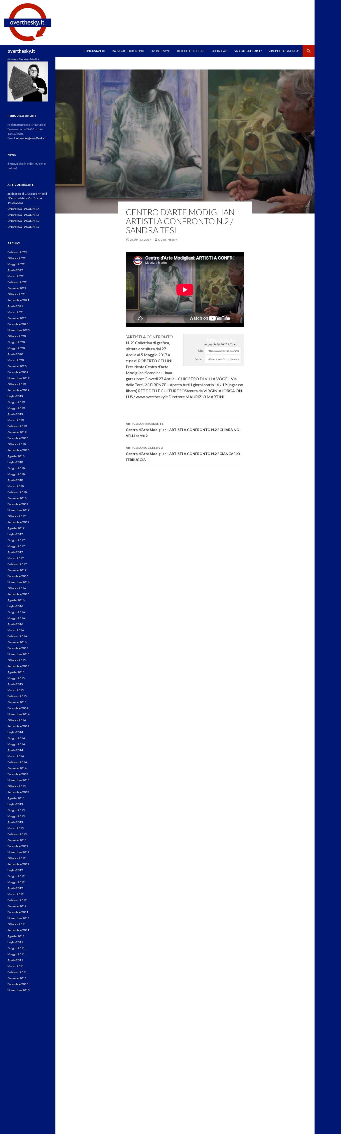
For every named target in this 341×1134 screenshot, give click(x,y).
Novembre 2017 (18, 510)
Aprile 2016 (15, 624)
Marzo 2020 (15, 360)
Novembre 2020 (18, 330)
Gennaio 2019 (16, 432)
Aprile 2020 (15, 354)
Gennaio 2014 (16, 768)
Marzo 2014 (15, 756)
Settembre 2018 (18, 450)
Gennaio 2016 (16, 642)
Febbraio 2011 (17, 972)
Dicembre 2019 (17, 372)
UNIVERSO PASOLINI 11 (23, 226)
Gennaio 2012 (16, 906)
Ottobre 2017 (16, 516)
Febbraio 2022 (17, 282)
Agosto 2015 (15, 672)
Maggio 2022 (16, 264)
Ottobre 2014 (16, 720)
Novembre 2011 (18, 918)
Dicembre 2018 (17, 438)
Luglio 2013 (15, 804)
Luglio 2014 (15, 732)
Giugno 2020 (16, 342)
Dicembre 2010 (17, 984)
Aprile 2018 (15, 480)
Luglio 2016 (15, 606)
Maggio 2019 (16, 408)
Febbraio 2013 (17, 834)
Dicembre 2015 (17, 648)
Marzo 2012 (15, 894)
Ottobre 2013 (16, 786)
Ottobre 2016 (16, 588)
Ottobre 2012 (16, 858)
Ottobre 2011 (16, 924)
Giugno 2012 (16, 876)
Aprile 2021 (15, 306)
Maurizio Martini (221, 339)
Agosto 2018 (15, 456)
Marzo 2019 (15, 420)
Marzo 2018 (15, 486)
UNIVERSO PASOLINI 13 (23, 214)
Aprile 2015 (15, 684)
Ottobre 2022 (16, 258)
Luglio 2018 (15, 462)
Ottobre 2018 (16, 444)
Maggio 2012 (16, 882)
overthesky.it (21, 51)
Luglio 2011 (15, 942)
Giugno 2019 (16, 402)
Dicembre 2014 (17, 708)
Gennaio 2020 (16, 366)
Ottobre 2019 (16, 384)
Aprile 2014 (15, 750)
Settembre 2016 (18, 594)
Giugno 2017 (16, 540)
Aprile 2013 (15, 822)
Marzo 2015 (15, 690)
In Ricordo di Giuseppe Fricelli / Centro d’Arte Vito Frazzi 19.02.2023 (27, 198)
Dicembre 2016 (17, 576)
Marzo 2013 (15, 828)
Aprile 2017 (15, 552)
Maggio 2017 (16, 546)
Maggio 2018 (16, 474)
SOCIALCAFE (219, 50)
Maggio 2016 (16, 618)
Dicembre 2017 (17, 504)
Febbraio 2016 (17, 636)
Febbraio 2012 (17, 900)
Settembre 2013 (18, 792)
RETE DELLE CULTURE (191, 50)
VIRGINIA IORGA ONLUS (284, 50)
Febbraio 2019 (17, 426)
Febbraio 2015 (17, 696)
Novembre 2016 (18, 582)
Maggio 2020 (16, 348)
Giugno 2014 (16, 738)
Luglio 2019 (15, 396)
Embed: (199, 359)
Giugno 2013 (16, 810)
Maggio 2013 (16, 816)
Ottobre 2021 (16, 294)
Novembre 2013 (18, 780)
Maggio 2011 (16, 954)
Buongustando (93, 50)
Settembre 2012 (18, 864)
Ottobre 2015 (16, 660)
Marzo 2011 (15, 966)
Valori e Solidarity (248, 50)
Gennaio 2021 (16, 318)
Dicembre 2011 (17, 912)
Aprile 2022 (15, 270)
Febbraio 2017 (17, 564)
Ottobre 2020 (16, 336)
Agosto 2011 (15, 936)
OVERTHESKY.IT (161, 50)
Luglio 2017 (15, 534)
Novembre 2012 (18, 852)
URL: (201, 350)
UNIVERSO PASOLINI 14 (23, 208)
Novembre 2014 (18, 714)
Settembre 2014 (18, 726)
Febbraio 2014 (17, 762)
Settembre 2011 (18, 930)
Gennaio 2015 (16, 702)
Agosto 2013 (15, 798)
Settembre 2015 (18, 666)
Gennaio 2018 (16, 498)
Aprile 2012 (15, 888)
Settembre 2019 (18, 390)
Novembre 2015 (18, 654)
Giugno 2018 (16, 468)
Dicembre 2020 (17, 324)
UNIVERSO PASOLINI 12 (23, 220)
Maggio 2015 (16, 678)
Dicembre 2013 (17, 774)
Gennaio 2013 (16, 840)
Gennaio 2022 (16, 288)
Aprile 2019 (15, 414)
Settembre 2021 (18, 300)
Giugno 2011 (16, 948)
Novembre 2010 (18, 990)
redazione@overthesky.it (31, 138)
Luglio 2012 (15, 870)
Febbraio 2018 (17, 492)
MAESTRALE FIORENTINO (128, 50)
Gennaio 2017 (16, 570)
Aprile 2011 (15, 960)
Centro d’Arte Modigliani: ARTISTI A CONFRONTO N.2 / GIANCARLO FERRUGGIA (183, 454)
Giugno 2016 (16, 612)
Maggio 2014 (16, 744)
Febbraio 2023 (17, 252)
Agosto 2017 (15, 528)
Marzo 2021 (15, 312)
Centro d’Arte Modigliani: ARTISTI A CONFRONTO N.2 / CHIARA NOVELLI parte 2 (183, 430)
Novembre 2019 (18, 378)
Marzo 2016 (15, 630)
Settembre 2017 (18, 522)
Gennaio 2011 (16, 978)
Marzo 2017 (15, 558)
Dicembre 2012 (17, 846)
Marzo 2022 (15, 276)
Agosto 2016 (15, 600)
